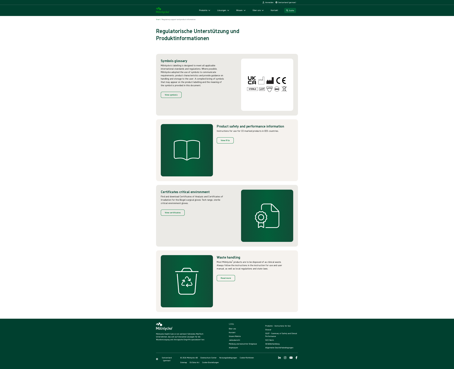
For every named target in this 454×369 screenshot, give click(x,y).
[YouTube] (290, 357)
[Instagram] (285, 357)
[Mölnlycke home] (163, 10)
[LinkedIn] (279, 357)
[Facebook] (296, 357)
